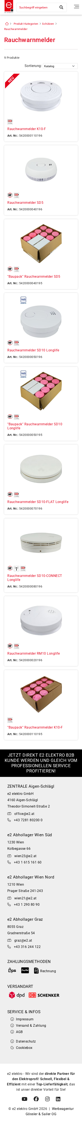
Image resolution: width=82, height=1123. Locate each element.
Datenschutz (26, 1041)
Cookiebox (24, 1048)
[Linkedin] (58, 1099)
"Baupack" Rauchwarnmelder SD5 (33, 277)
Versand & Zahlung (31, 1026)
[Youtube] (24, 1099)
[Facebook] (36, 1099)
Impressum (24, 1019)
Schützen (48, 23)
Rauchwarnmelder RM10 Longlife (33, 653)
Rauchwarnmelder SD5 (25, 203)
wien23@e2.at (25, 856)
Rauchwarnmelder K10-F (26, 129)
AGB (19, 1032)
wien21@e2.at (25, 898)
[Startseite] (7, 13)
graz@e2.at (23, 940)
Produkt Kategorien (26, 23)
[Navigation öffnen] (76, 6)
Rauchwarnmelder (15, 29)
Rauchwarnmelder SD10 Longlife (33, 350)
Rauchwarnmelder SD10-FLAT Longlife (37, 502)
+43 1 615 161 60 (28, 862)
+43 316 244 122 (27, 947)
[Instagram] (47, 1099)
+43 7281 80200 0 (28, 820)
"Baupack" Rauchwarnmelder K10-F (35, 727)
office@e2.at (24, 814)
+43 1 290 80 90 (27, 905)
